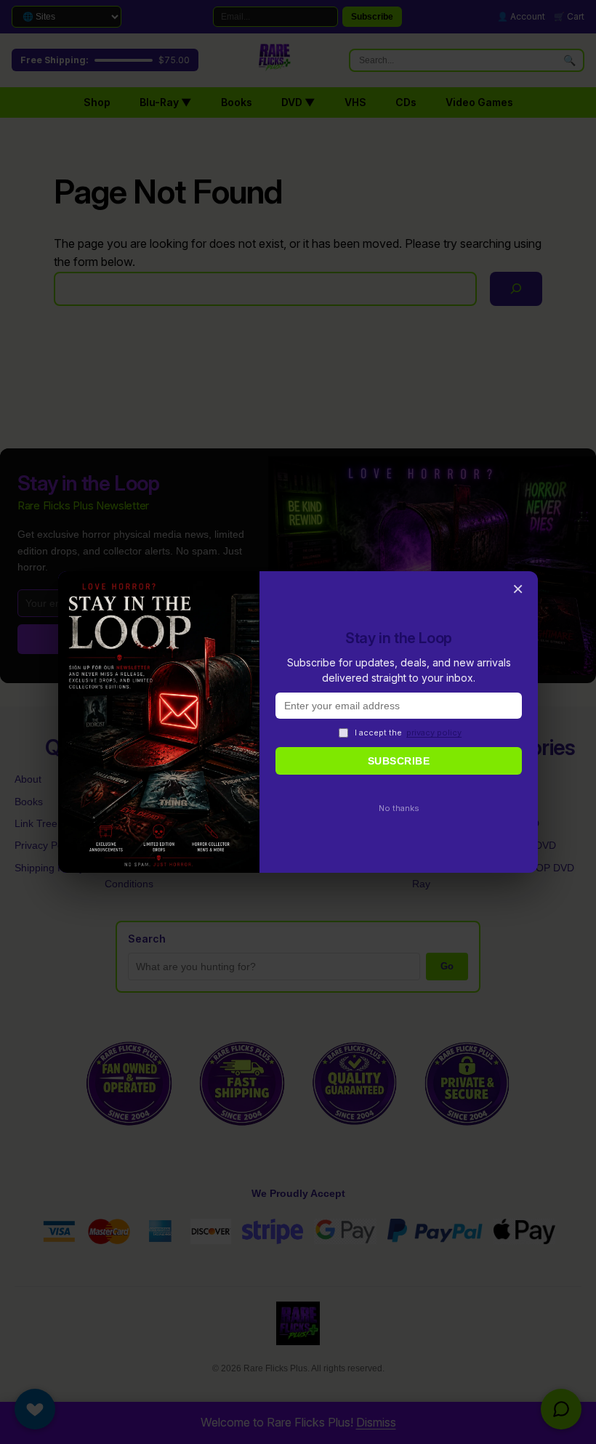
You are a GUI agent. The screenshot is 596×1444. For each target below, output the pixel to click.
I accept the (408, 732)
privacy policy (434, 732)
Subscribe (399, 761)
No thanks (399, 808)
